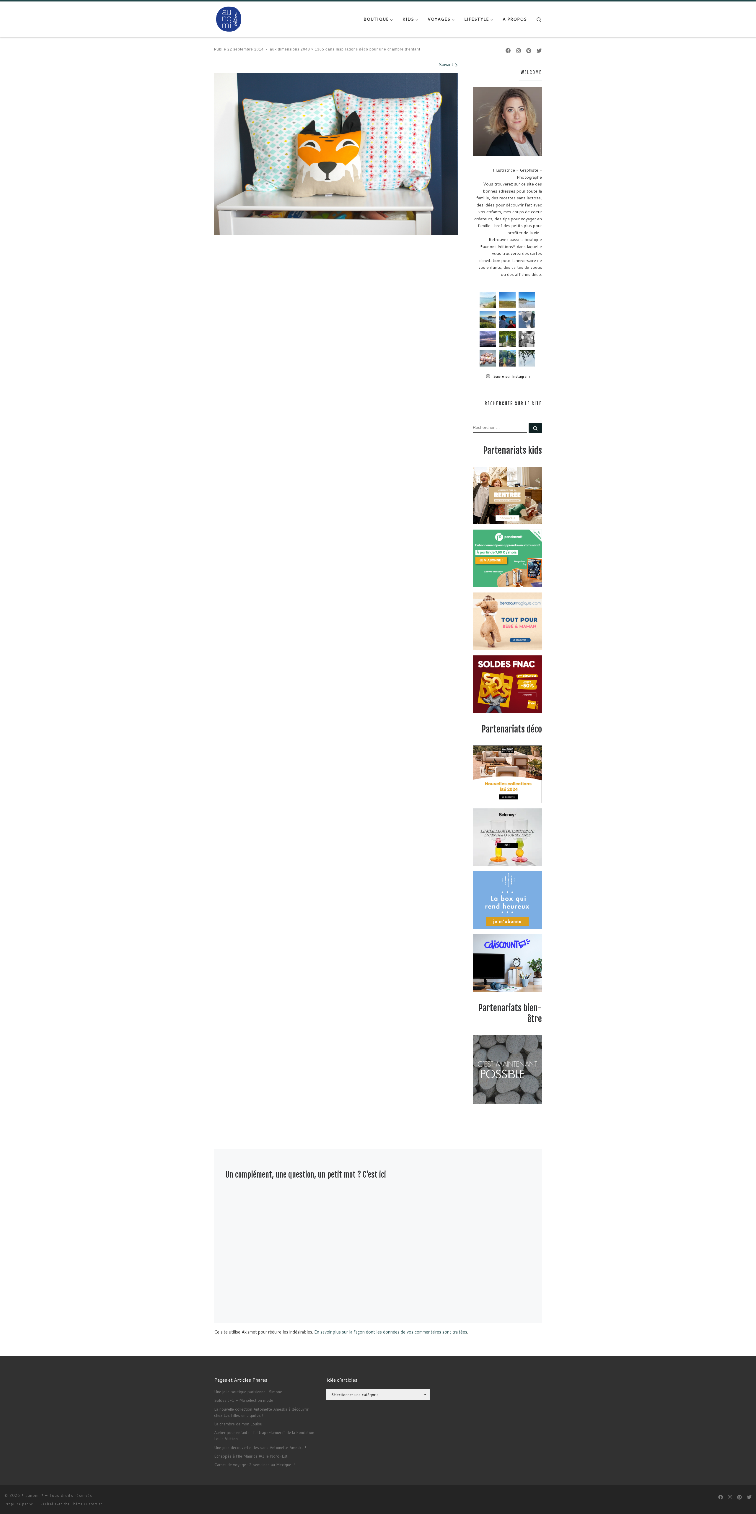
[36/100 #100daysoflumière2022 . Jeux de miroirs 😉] (507, 358)
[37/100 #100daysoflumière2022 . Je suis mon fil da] (488, 300)
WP (32, 1504)
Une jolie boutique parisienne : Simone (248, 1391)
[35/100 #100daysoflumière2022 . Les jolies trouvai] (527, 339)
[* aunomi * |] (229, 18)
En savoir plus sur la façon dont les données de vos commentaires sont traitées (390, 1332)
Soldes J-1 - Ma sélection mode (243, 1400)
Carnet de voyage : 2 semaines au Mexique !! (254, 1464)
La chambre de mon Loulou (238, 1424)
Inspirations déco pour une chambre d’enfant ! (379, 49)
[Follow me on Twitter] (539, 51)
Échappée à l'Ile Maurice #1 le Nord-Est (251, 1456)
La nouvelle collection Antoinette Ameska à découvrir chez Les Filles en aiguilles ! (261, 1412)
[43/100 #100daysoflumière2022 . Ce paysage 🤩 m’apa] (527, 300)
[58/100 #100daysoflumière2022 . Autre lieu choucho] (527, 358)
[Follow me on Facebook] (508, 51)
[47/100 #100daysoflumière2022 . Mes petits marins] (507, 319)
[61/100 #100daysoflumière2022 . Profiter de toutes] (507, 300)
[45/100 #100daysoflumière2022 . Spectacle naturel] (488, 319)
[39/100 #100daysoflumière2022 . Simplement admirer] (488, 339)
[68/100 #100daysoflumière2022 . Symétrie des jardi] (507, 339)
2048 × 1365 (311, 49)
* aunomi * (33, 1495)
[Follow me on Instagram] (518, 51)
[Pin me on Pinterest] (528, 51)
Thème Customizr (86, 1504)
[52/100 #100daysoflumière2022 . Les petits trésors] (488, 358)
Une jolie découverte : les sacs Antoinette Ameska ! (260, 1447)
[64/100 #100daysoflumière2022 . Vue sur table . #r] (527, 319)
